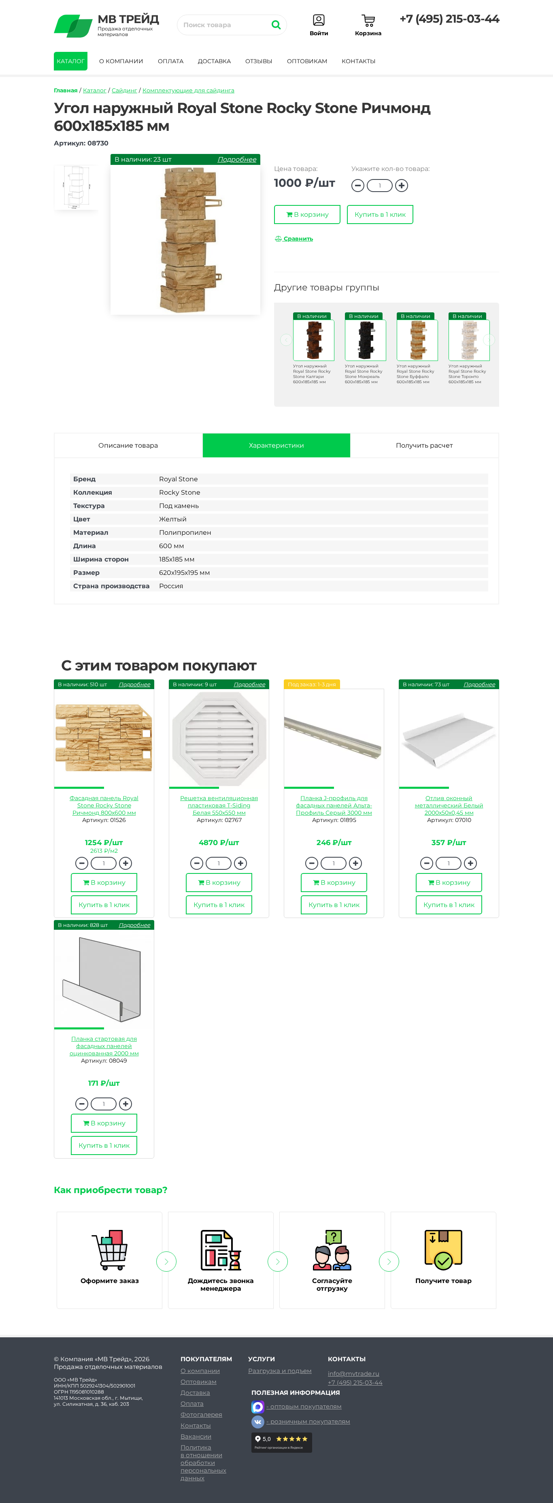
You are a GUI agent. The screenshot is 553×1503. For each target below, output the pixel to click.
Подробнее (236, 159)
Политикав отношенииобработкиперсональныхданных (203, 1462)
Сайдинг (124, 90)
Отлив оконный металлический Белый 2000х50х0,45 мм (449, 805)
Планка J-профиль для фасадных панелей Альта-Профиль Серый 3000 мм (334, 805)
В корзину (310, 214)
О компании (121, 61)
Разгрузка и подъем (280, 1371)
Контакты (359, 61)
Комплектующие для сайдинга (188, 90)
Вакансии (196, 1436)
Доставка (214, 61)
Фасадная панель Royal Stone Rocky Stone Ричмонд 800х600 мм (104, 805)
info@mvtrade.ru (353, 1374)
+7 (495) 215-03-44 (449, 19)
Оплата (170, 61)
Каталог (71, 61)
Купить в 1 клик (380, 214)
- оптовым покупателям (304, 1406)
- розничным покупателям (308, 1421)
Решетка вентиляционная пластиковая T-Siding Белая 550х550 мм (219, 805)
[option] (76, 191)
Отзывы (258, 61)
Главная (66, 90)
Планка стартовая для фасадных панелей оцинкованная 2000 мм (104, 1046)
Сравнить (297, 238)
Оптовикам (307, 61)
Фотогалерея (201, 1414)
